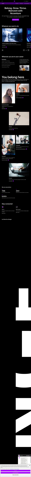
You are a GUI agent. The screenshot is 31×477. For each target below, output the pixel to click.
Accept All (15, 470)
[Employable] (22, 139)
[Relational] (22, 88)
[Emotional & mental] (8, 93)
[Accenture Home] (14, 1)
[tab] (8, 59)
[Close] (30, 465)
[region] (15, 470)
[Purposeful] (8, 145)
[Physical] (19, 118)
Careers (3, 3)
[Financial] (19, 170)
